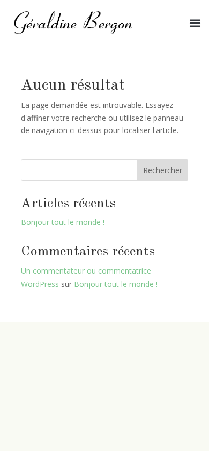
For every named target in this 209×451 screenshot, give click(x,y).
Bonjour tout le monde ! (62, 222)
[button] (195, 23)
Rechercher (162, 170)
